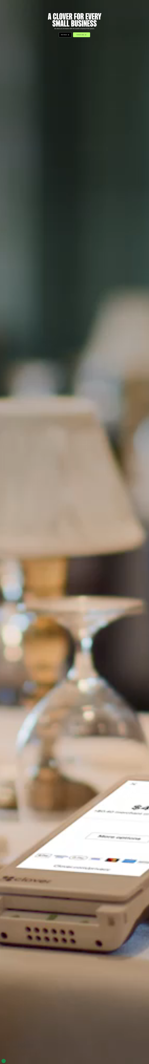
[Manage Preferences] (3, 1061)
